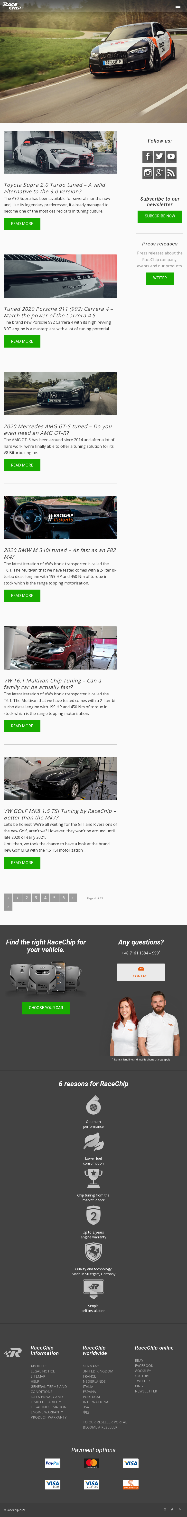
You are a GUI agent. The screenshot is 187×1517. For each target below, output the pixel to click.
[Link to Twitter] (150, 1509)
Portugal (92, 1396)
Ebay (139, 1360)
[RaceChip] (7, 3)
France (89, 1376)
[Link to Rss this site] (179, 1509)
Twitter (142, 1381)
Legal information (48, 1407)
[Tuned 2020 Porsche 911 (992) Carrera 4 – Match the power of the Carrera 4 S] (60, 276)
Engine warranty (47, 1412)
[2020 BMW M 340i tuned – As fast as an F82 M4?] (60, 517)
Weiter (160, 278)
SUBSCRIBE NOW (160, 216)
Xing (139, 1386)
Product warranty (48, 1417)
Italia (88, 1386)
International (96, 1402)
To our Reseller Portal (105, 1422)
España (89, 1391)
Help (35, 1381)
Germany (91, 1366)
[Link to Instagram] (165, 1509)
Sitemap (38, 1376)
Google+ (143, 1370)
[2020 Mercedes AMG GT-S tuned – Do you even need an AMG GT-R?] (60, 393)
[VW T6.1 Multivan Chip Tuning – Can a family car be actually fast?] (60, 648)
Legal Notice (43, 1371)
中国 (86, 1412)
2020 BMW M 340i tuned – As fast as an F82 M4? (60, 553)
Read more (22, 223)
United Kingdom (98, 1371)
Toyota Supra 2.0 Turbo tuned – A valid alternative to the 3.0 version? (54, 188)
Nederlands (94, 1381)
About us (39, 1366)
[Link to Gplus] (172, 1509)
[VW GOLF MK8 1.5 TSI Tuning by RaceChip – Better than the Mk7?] (60, 778)
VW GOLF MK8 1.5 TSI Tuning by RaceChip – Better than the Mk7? (60, 814)
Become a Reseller (100, 1427)
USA (86, 1407)
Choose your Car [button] (46, 1007)
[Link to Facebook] (157, 1509)
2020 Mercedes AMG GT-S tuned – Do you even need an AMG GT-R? (58, 429)
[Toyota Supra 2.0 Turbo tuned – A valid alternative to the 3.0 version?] (60, 152)
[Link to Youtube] (143, 1509)
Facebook (144, 1365)
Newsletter (146, 1391)
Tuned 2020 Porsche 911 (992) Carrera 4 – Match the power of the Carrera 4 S (58, 312)
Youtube (142, 1375)
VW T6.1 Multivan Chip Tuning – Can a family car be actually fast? (52, 683)
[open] (178, 6)
